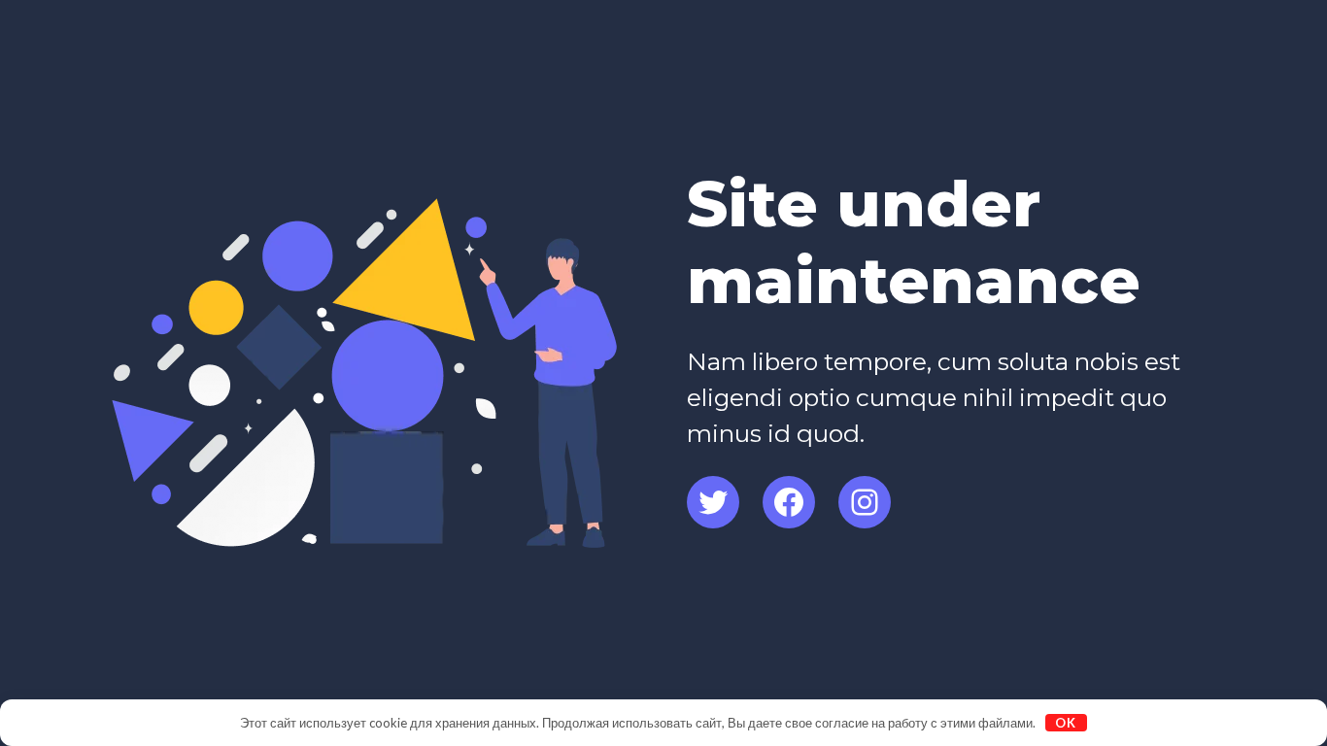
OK (1065, 722)
